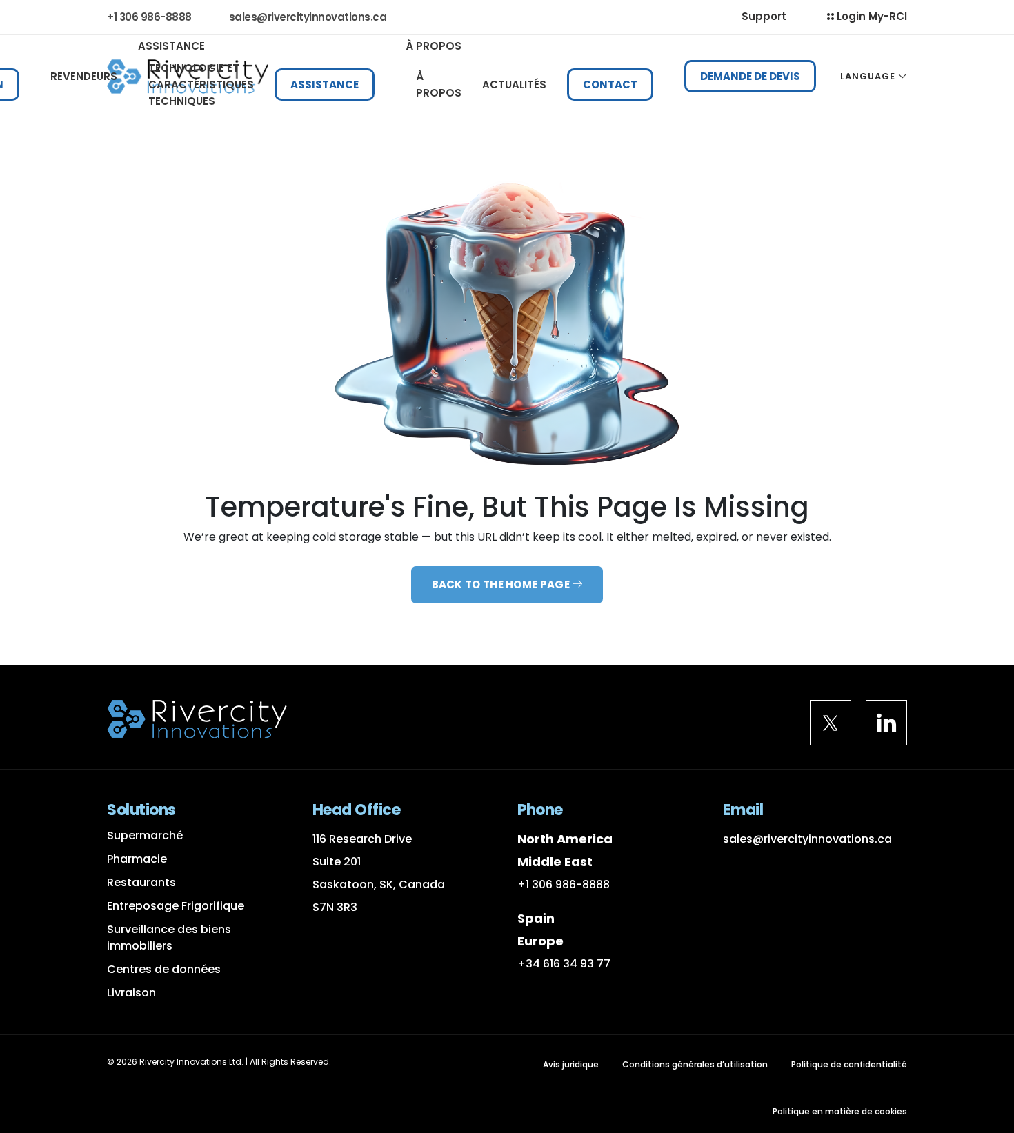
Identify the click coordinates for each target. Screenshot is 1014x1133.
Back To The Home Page (502, 584)
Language (867, 76)
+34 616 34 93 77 (563, 964)
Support (764, 16)
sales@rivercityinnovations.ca (308, 17)
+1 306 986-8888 (563, 884)
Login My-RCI (870, 16)
